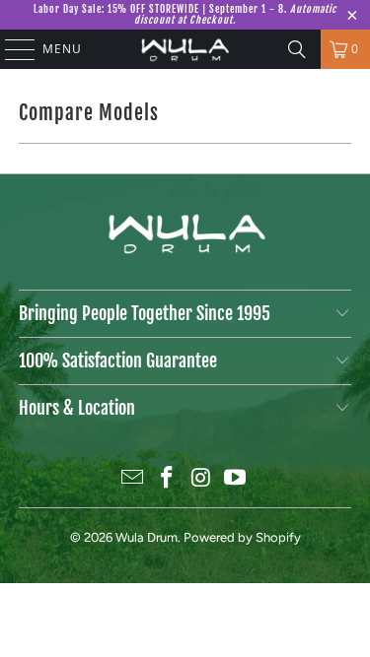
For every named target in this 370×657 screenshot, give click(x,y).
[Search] (297, 49)
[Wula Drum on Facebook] (167, 479)
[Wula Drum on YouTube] (236, 479)
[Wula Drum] (185, 49)
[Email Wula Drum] (133, 479)
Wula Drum (146, 537)
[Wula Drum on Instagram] (201, 479)
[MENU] (10, 49)
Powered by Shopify (242, 537)
